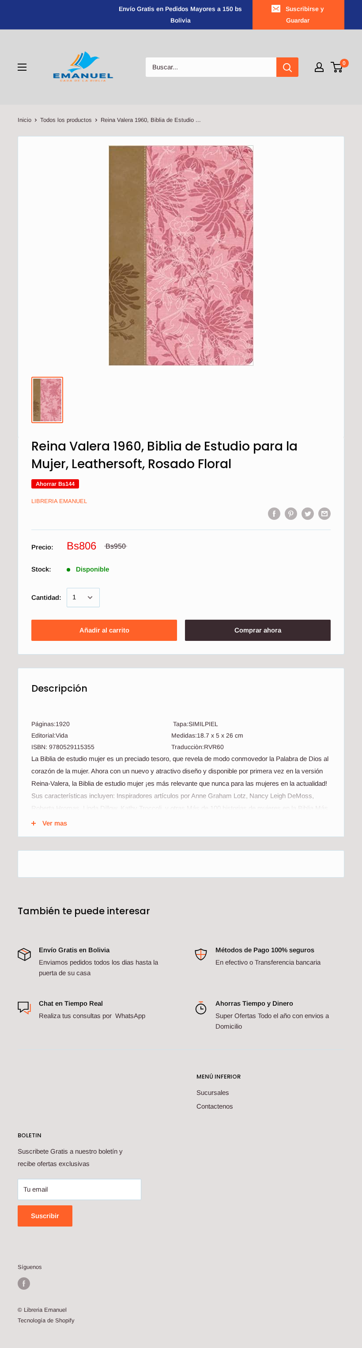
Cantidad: (46, 597)
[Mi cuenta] (319, 67)
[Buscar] (287, 67)
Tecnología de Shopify (46, 1320)
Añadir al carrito (104, 630)
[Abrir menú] (22, 67)
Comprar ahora (257, 630)
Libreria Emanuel (59, 501)
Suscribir (45, 1215)
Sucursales (212, 1092)
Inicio (24, 120)
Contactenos (214, 1106)
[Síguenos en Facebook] (24, 1283)
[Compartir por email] (324, 513)
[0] (337, 67)
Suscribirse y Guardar (305, 14)
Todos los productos (66, 120)
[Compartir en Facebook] (274, 513)
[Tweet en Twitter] (308, 513)
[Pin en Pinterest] (291, 513)
